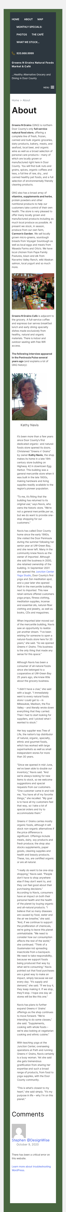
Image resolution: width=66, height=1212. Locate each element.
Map (40, 19)
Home (15, 19)
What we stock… (28, 42)
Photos (22, 34)
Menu (46, 87)
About (28, 19)
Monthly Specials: (29, 26)
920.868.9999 (25, 53)
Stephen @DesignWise (31, 1140)
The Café (38, 34)
